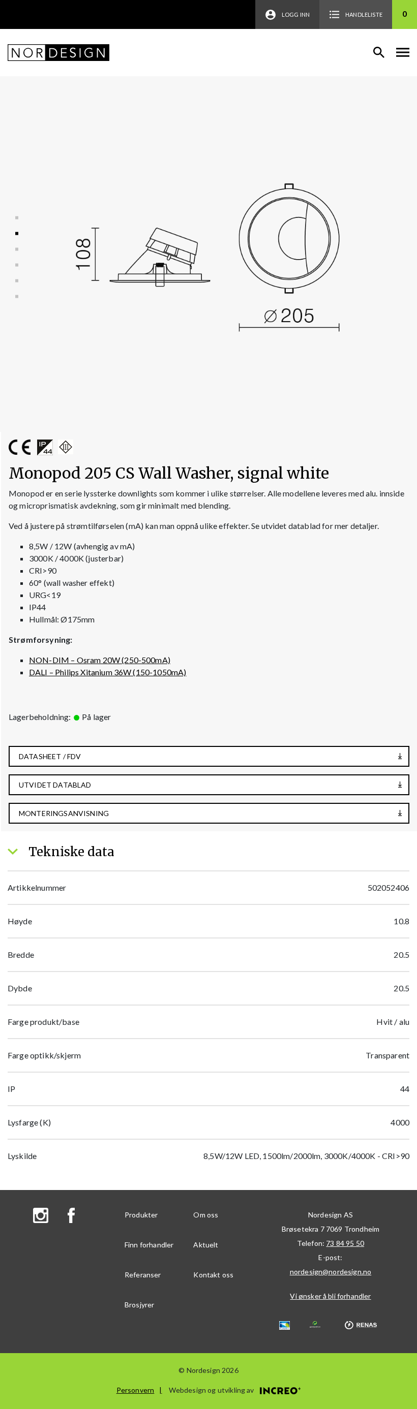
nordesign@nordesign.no (331, 1271)
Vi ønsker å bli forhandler (330, 1296)
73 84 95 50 (345, 1243)
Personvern (135, 1390)
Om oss (205, 1214)
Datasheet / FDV (50, 756)
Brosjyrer (139, 1304)
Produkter (141, 1214)
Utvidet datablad (55, 784)
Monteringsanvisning (64, 813)
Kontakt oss (213, 1274)
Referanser (143, 1274)
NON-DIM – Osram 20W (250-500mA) (99, 660)
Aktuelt (205, 1244)
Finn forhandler (149, 1244)
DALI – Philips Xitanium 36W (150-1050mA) (107, 672)
